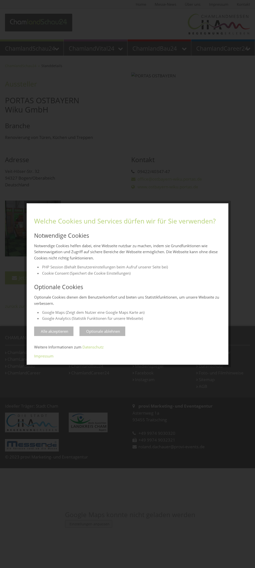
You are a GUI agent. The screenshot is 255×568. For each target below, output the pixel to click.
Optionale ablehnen (103, 331)
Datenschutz (93, 346)
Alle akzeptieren (54, 331)
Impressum (44, 355)
